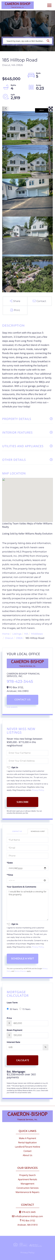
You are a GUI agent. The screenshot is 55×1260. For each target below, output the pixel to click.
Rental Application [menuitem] (27, 1142)
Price (9, 1018)
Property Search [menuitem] (27, 1175)
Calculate (22, 1060)
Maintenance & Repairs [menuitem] (27, 1192)
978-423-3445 (20, 681)
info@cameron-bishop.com (29, 1216)
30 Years (14, 1009)
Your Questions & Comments (21, 886)
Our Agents (12, 707)
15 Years (26, 1009)
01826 (19, 638)
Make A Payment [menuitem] (27, 1138)
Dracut (9, 638)
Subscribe (22, 802)
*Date (10, 862)
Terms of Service (21, 971)
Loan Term (12, 1002)
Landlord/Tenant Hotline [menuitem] (27, 1146)
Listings (16, 634)
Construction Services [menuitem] (27, 1187)
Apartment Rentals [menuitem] (27, 1179)
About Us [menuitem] (27, 1155)
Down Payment (14, 1030)
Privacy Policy (38, 790)
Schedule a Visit (38, 831)
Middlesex (37, 634)
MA (26, 634)
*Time (10, 875)
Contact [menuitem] (28, 1151)
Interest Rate (13, 1042)
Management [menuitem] (27, 1183)
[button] (49, 41)
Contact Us (22, 699)
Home (6, 634)
